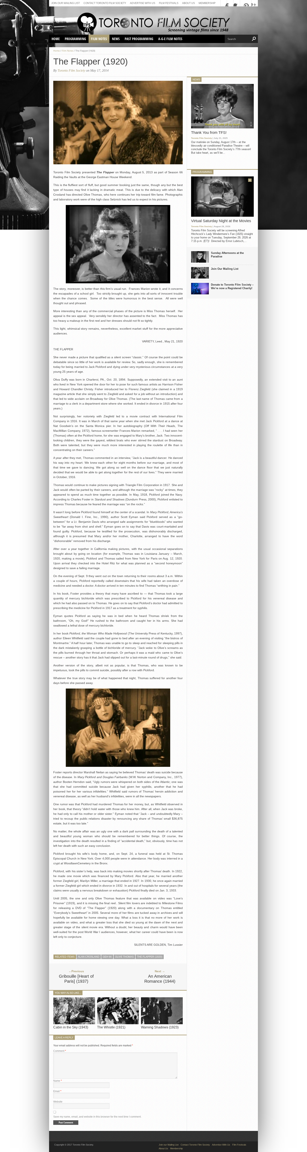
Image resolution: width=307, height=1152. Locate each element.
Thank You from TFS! (209, 132)
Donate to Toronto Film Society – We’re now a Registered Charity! (232, 286)
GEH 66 (107, 956)
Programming (75, 39)
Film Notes (99, 39)
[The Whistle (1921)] (118, 1023)
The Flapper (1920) (149, 956)
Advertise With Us (142, 3)
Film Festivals (168, 3)
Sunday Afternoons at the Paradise (227, 254)
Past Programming (139, 39)
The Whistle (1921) (111, 1027)
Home (56, 39)
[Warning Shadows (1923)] (162, 1023)
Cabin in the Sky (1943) (70, 1027)
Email (57, 1091)
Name (57, 1080)
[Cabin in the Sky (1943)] (74, 1023)
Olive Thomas (124, 956)
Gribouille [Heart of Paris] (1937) (76, 979)
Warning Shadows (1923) (160, 1027)
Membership (207, 3)
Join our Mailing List (65, 3)
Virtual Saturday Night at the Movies (221, 221)
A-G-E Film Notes (170, 39)
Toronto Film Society (71, 70)
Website (57, 1101)
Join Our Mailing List (224, 268)
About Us (188, 3)
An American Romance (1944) (159, 979)
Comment (59, 1050)
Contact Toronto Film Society (105, 3)
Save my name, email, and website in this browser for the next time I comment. (97, 1116)
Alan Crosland (88, 956)
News (116, 39)
